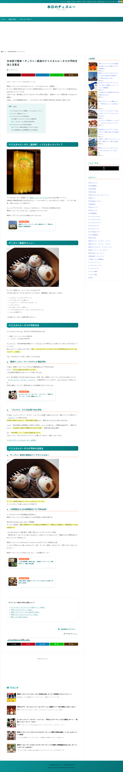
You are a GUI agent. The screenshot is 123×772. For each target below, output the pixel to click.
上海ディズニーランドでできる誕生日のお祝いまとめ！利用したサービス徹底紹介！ (108, 66)
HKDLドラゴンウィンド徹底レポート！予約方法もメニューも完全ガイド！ (108, 103)
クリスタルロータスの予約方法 (19, 116)
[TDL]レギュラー (93, 183)
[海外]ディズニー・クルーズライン (98, 250)
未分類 (90, 277)
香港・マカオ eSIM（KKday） (19, 617)
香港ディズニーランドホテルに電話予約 (23, 119)
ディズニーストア (93, 268)
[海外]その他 (92, 238)
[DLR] (73, 1)
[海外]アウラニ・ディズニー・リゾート (99, 241)
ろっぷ (75, 634)
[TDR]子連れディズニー (95, 201)
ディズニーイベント (94, 262)
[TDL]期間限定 (92, 186)
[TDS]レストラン (93, 210)
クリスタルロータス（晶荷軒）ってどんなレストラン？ (26, 111)
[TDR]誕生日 (92, 204)
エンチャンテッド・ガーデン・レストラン (22, 380)
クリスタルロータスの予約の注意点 (21, 124)
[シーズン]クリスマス (94, 219)
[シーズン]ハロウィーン (95, 222)
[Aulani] (89, 1)
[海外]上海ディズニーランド (96, 253)
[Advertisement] (61, 35)
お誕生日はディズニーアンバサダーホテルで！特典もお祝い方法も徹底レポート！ (108, 132)
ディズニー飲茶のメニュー (18, 113)
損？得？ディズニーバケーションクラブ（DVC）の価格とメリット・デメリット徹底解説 (108, 85)
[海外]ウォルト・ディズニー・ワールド (99, 244)
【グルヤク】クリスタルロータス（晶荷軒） (22, 440)
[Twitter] (119, 1)
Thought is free (71, 767)
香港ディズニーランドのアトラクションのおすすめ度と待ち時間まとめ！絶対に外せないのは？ (108, 75)
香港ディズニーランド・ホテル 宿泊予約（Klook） (25, 612)
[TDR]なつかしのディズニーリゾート (98, 195)
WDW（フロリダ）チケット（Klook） (22, 610)
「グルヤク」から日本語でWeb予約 (22, 121)
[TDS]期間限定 (92, 213)
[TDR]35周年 (92, 189)
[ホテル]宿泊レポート (94, 231)
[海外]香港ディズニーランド (17, 51)
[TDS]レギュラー (93, 207)
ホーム (63, 1)
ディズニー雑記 (92, 274)
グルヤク (11, 418)
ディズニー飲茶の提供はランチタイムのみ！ (25, 127)
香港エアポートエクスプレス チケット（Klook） (25, 614)
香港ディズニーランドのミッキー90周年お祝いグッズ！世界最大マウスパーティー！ (44, 694)
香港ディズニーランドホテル (39, 198)
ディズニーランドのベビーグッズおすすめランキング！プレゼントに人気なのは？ (108, 113)
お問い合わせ (101, 1)
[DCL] (84, 1)
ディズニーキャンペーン (95, 265)
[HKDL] (79, 1)
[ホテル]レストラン (93, 228)
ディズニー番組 (92, 271)
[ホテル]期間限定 (93, 235)
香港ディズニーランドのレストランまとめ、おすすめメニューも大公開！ (108, 150)
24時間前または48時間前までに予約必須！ (25, 130)
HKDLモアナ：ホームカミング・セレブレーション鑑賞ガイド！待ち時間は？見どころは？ (46, 707)
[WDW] (68, 1)
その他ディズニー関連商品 (95, 259)
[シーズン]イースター (94, 216)
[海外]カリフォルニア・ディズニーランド (100, 247)
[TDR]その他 (92, 192)
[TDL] (94, 1)
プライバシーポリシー (111, 1)
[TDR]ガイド (92, 198)
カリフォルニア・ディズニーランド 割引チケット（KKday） (28, 607)
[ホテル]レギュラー (93, 225)
